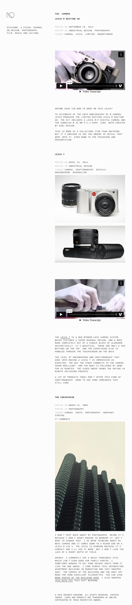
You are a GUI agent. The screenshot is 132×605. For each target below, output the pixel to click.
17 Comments (62, 419)
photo (79, 413)
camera (69, 34)
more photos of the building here (77, 578)
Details (101, 170)
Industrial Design (80, 30)
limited (90, 34)
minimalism (80, 172)
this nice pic (64, 580)
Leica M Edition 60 (67, 19)
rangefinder (105, 34)
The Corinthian (64, 397)
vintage (60, 415)
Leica (79, 34)
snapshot (108, 413)
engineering (62, 172)
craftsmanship (85, 170)
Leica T (60, 154)
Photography (102, 30)
